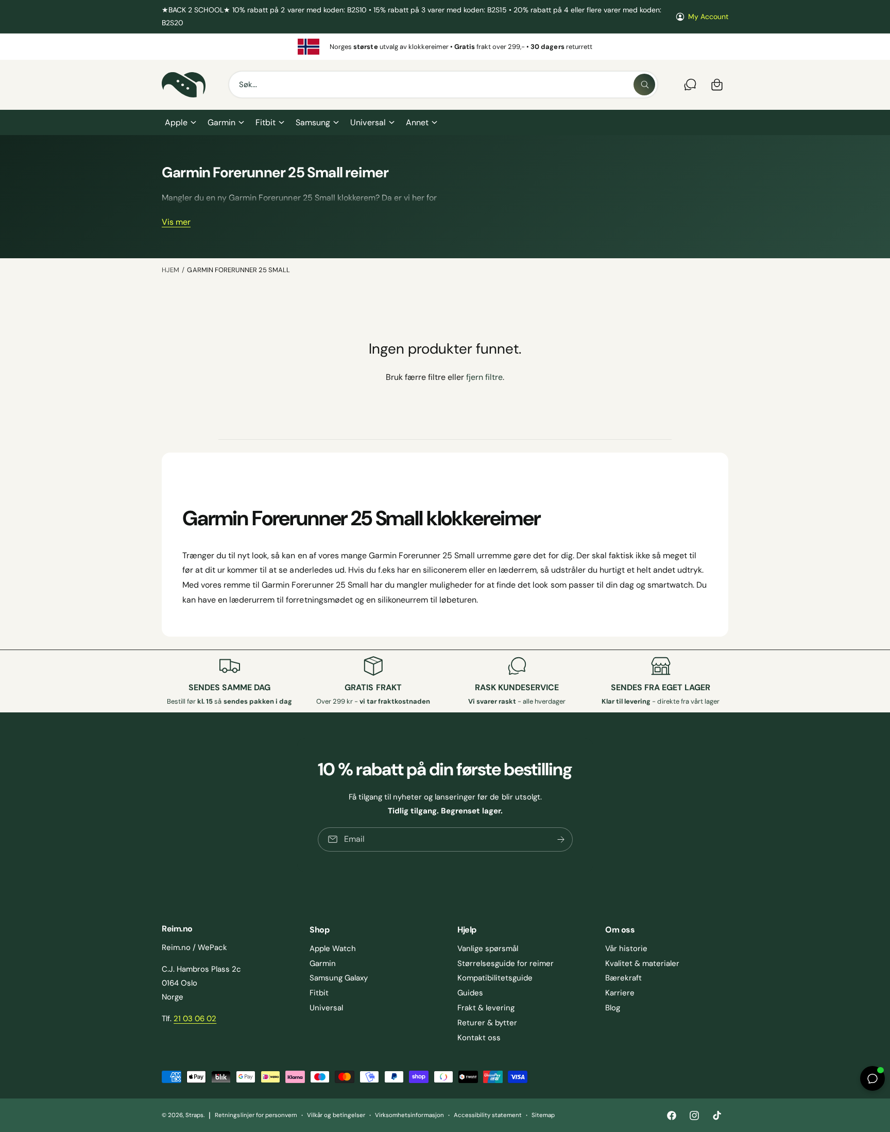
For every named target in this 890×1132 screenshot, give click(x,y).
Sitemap (543, 1115)
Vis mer (176, 222)
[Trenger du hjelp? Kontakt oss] (690, 84)
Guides (470, 993)
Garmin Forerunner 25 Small (238, 269)
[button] (180, 123)
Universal (367, 122)
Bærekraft (623, 978)
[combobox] (443, 84)
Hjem (170, 269)
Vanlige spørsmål (487, 948)
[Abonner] (560, 839)
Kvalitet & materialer (642, 963)
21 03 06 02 (195, 1018)
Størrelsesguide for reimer (505, 963)
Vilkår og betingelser (336, 1115)
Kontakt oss (479, 1038)
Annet (417, 122)
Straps (194, 1115)
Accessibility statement (488, 1115)
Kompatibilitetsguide (495, 978)
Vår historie (626, 948)
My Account (708, 16)
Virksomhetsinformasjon (409, 1115)
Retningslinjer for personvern (256, 1115)
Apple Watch (333, 948)
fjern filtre (484, 377)
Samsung (313, 122)
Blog (612, 1008)
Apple (176, 122)
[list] (445, 47)
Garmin (221, 122)
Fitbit (265, 122)
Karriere (620, 993)
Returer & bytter (487, 1023)
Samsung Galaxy (339, 978)
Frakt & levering (486, 1008)
